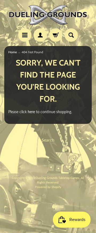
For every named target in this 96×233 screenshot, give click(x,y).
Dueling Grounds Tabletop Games (57, 177)
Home (12, 52)
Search (48, 139)
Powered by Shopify (48, 187)
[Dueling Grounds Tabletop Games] (48, 15)
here (31, 112)
